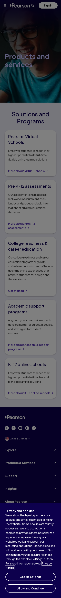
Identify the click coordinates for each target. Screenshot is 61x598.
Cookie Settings (31, 577)
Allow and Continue (30, 588)
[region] (30, 550)
